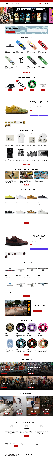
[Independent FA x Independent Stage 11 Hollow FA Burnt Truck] (21, 270)
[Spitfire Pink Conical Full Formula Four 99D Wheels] (43, 327)
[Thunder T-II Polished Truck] (43, 285)
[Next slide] (51, 15)
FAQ (34, 445)
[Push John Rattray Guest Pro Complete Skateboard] (10, 60)
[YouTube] (31, 454)
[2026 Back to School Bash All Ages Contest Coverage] (12, 175)
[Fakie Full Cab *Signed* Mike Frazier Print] (32, 153)
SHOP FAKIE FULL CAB (26, 164)
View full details (39, 106)
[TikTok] (26, 454)
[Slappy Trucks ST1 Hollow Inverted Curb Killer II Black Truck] (10, 45)
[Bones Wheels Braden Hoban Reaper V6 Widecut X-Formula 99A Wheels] (21, 327)
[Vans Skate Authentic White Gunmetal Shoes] (21, 212)
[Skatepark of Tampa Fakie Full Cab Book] (10, 138)
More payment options (39, 117)
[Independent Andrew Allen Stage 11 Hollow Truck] (43, 270)
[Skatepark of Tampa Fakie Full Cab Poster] (21, 153)
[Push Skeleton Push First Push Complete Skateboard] (43, 45)
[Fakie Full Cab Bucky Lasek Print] (10, 153)
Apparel (22, 445)
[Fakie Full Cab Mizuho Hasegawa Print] (43, 153)
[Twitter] (28, 454)
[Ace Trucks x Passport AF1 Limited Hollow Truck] (21, 285)
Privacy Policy (36, 444)
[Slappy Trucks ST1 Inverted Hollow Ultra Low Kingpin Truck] (10, 285)
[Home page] (7, 3)
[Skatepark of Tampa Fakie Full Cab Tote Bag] (32, 138)
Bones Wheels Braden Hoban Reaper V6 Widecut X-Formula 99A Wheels (21, 335)
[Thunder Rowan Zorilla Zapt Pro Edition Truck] (32, 270)
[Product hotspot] (14, 302)
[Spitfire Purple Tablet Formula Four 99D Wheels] (32, 327)
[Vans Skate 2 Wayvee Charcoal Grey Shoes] (43, 197)
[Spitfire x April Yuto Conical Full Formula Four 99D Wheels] (43, 343)
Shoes (22, 446)
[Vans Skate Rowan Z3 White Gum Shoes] (21, 197)
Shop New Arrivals (26, 72)
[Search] (40, 3)
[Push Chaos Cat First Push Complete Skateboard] (21, 45)
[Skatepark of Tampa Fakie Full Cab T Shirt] (21, 138)
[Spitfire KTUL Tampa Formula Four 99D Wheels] (10, 327)
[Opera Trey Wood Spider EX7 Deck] (32, 60)
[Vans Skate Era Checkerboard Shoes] (10, 212)
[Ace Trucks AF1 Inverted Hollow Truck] (32, 285)
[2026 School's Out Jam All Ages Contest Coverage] (26, 175)
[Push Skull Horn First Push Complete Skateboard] (32, 45)
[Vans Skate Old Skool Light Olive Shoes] (32, 212)
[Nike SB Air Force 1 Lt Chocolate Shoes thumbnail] (6, 253)
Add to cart (39, 246)
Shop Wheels (26, 354)
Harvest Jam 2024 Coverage (38, 181)
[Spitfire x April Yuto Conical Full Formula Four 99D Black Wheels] (32, 343)
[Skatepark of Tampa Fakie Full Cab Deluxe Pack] (43, 138)
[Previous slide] (2, 15)
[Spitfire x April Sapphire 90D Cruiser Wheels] (10, 343)
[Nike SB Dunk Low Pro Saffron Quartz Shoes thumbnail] (6, 122)
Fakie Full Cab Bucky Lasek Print (9, 160)
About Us (35, 443)
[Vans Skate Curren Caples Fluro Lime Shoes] (10, 197)
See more (26, 184)
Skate (22, 444)
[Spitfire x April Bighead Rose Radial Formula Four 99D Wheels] (21, 343)
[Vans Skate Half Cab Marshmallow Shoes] (43, 212)
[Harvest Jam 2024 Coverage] (41, 175)
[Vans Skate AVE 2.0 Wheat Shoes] (32, 197)
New (22, 443)
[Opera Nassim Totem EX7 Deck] (43, 60)
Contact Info (35, 446)
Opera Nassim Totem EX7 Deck (42, 67)
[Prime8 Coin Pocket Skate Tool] (21, 60)
